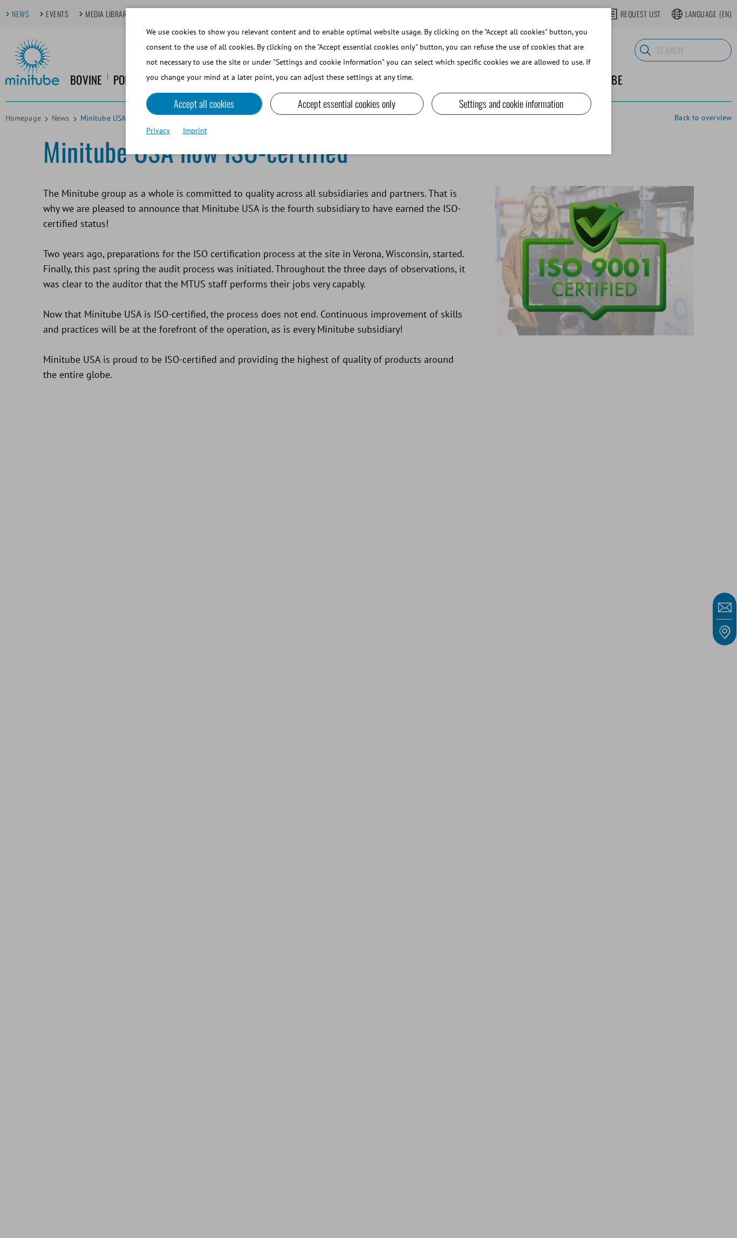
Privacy (158, 130)
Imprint (195, 130)
